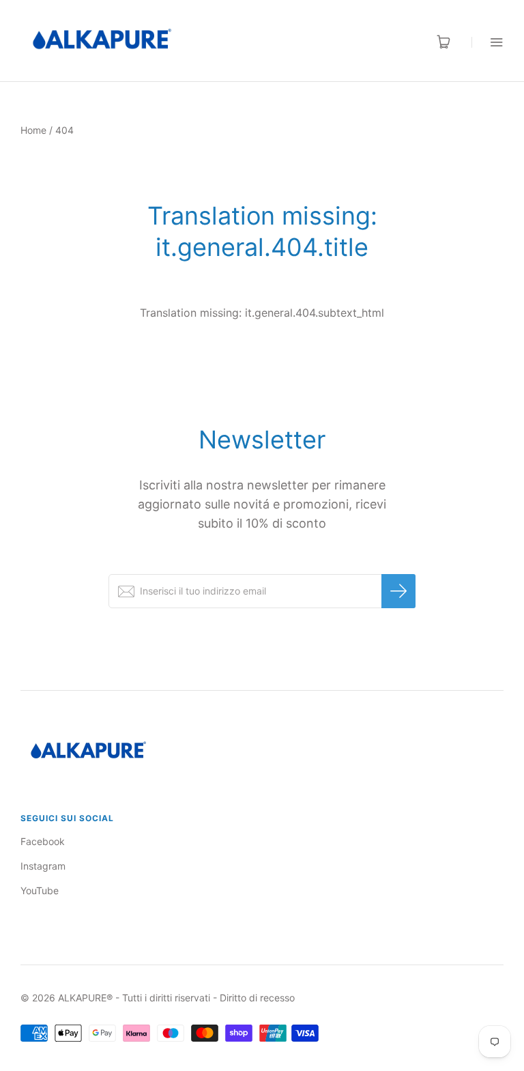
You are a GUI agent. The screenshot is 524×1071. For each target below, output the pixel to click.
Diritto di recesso (257, 997)
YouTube (39, 890)
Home (33, 130)
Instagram (43, 866)
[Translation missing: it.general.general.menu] (487, 42)
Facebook (42, 841)
